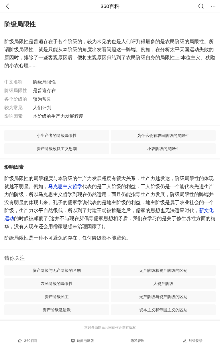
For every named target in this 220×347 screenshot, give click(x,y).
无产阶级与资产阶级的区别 (163, 296)
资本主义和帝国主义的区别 (163, 309)
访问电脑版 (85, 340)
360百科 (110, 6)
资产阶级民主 (57, 296)
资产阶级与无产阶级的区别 (57, 270)
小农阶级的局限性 (163, 148)
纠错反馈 (196, 340)
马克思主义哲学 (65, 186)
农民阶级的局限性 (57, 283)
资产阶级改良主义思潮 (57, 148)
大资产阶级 (163, 283)
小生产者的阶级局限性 (57, 135)
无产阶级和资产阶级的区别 (163, 270)
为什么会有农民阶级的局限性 (163, 135)
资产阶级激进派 (57, 309)
